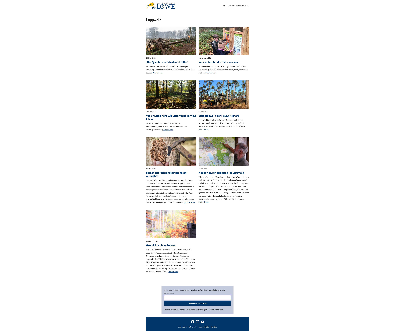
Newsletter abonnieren (197, 303)
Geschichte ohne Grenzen (161, 245)
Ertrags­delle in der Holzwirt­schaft (219, 115)
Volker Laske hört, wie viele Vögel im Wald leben (171, 117)
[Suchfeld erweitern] (223, 5)
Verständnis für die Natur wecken (218, 62)
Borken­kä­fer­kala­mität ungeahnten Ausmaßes (166, 174)
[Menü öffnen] (242, 5)
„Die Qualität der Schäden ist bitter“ (167, 62)
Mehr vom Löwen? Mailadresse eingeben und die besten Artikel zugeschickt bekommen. (195, 291)
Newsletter (231, 5)
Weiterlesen (157, 73)
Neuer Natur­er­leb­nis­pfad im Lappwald (221, 172)
